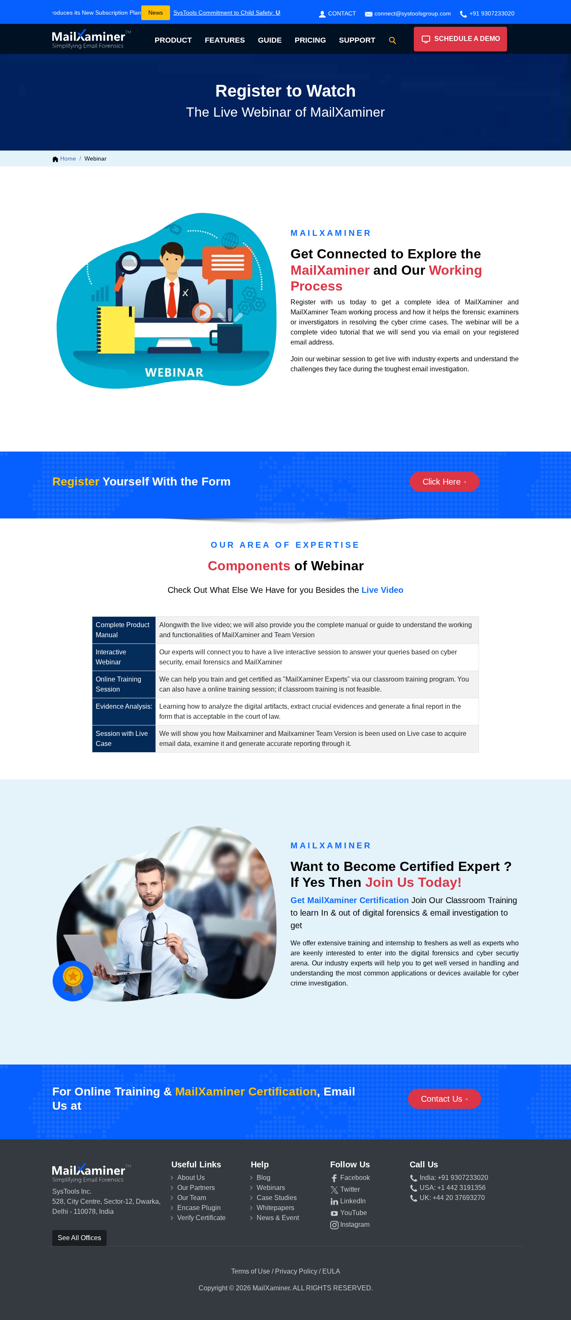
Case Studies (277, 1197)
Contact (341, 13)
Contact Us (443, 1098)
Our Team (191, 1197)
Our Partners (196, 1187)
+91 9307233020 (491, 13)
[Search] (392, 40)
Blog (263, 1177)
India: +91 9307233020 (453, 1177)
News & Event (278, 1217)
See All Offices (79, 1237)
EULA (331, 1271)
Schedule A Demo (465, 38)
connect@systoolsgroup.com (412, 13)
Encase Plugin (199, 1207)
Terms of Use (250, 1271)
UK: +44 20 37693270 (451, 1197)
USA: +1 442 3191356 (452, 1187)
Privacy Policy (296, 1271)
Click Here (443, 481)
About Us (191, 1177)
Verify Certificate (201, 1217)
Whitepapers (275, 1207)
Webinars (271, 1187)
